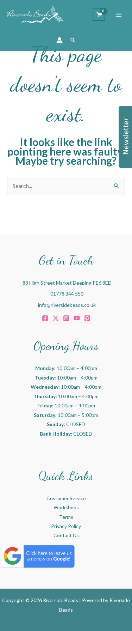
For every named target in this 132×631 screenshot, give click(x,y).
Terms (66, 517)
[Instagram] (66, 318)
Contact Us (66, 535)
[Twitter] (55, 318)
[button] (73, 40)
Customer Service (66, 498)
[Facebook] (45, 318)
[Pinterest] (87, 318)
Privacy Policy (66, 526)
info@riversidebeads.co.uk (67, 305)
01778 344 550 (66, 294)
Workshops (66, 507)
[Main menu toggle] (118, 14)
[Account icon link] (59, 40)
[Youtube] (77, 318)
